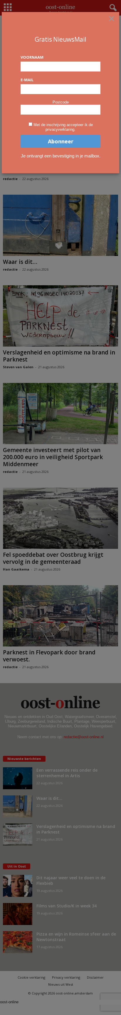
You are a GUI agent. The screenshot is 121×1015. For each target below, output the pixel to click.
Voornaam (32, 57)
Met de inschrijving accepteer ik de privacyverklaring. (63, 127)
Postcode (61, 102)
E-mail (27, 79)
